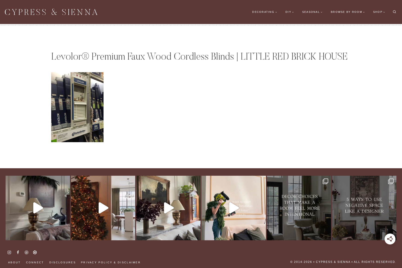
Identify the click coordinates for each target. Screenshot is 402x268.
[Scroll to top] (11, 249)
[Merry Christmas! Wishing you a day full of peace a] (38, 208)
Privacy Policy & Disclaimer (111, 262)
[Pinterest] (26, 252)
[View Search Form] (394, 12)
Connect (35, 262)
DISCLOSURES (62, 262)
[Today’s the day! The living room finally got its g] (168, 208)
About (14, 262)
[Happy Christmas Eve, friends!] (103, 208)
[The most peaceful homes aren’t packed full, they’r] (364, 208)
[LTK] (35, 252)
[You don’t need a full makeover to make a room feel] (299, 208)
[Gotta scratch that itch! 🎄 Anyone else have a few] (233, 208)
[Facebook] (18, 252)
